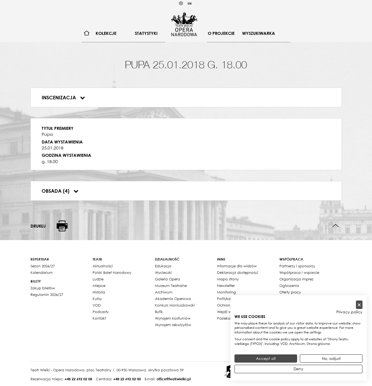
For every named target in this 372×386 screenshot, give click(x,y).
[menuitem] (87, 33)
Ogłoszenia (289, 285)
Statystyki (146, 33)
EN (189, 3)
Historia (99, 292)
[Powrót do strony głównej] (184, 24)
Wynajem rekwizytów (173, 325)
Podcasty (101, 312)
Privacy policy (349, 312)
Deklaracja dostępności (237, 272)
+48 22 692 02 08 (78, 379)
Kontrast (181, 3)
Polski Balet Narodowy (112, 272)
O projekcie (221, 33)
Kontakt (99, 318)
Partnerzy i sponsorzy (297, 266)
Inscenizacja (59, 97)
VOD (97, 305)
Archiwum (163, 292)
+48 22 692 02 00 (127, 379)
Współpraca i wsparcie (299, 272)
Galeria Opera (167, 279)
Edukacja (163, 266)
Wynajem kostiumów (173, 318)
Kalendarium (42, 272)
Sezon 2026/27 (43, 266)
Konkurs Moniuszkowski (175, 305)
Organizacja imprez (296, 279)
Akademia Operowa (173, 298)
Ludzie (98, 279)
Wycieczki (163, 272)
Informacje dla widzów (237, 266)
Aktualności (103, 266)
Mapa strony (228, 279)
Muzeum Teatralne (171, 285)
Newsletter (226, 285)
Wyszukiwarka (258, 33)
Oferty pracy (290, 292)
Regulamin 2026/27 (47, 294)
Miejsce (99, 285)
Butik (159, 312)
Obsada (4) (56, 191)
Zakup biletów (43, 288)
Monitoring (226, 292)
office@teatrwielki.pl (174, 379)
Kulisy (97, 298)
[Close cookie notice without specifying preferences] (359, 305)
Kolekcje (106, 33)
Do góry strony (336, 226)
